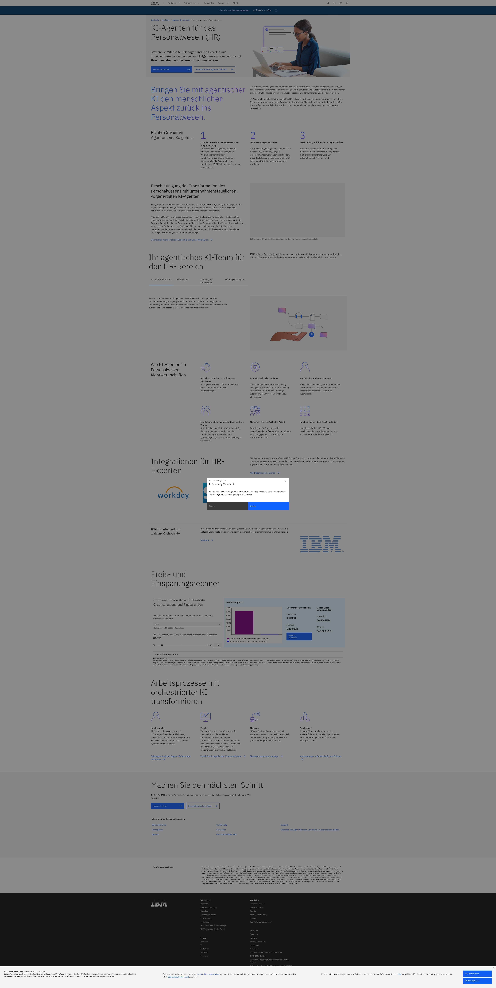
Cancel (211, 506)
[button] (494, 968)
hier (399, 974)
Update (253, 506)
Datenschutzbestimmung (178, 977)
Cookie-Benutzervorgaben (208, 974)
